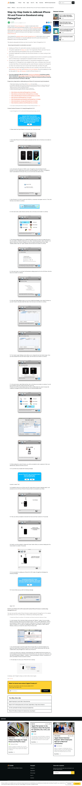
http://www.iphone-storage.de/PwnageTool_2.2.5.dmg (24, 101)
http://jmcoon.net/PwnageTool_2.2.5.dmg (21, 97)
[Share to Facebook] (47, 22)
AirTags (34, 718)
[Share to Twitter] (49, 22)
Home (9, 7)
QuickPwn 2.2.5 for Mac (16, 69)
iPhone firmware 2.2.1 (20, 26)
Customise (69, 783)
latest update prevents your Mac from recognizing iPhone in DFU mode (34, 75)
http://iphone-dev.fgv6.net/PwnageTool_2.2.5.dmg (23, 92)
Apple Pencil (18, 718)
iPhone (19, 2)
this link (38, 105)
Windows (24, 71)
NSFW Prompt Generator (50, 2)
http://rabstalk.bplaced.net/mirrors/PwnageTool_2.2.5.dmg (25, 95)
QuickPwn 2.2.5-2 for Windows (31, 69)
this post (29, 83)
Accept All (77, 783)
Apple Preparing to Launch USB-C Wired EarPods (19, 701)
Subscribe (46, 690)
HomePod (27, 718)
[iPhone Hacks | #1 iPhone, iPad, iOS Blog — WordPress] (11, 2)
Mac (37, 2)
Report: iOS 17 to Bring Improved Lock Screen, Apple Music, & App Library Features (27, 704)
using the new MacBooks (34, 74)
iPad (24, 2)
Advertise (32, 777)
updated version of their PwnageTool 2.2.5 (26, 36)
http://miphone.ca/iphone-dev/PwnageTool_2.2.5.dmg (24, 102)
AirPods (9, 718)
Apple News (32, 770)
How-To (32, 2)
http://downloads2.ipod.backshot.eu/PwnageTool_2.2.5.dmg (25, 99)
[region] (41, 783)
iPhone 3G (23, 49)
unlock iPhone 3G (12, 33)
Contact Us (32, 768)
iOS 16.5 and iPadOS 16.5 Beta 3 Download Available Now (21, 707)
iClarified (10, 678)
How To (31, 775)
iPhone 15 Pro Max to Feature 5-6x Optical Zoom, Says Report (22, 710)
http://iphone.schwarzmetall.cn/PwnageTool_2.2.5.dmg (24, 93)
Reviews (41, 2)
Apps (28, 2)
